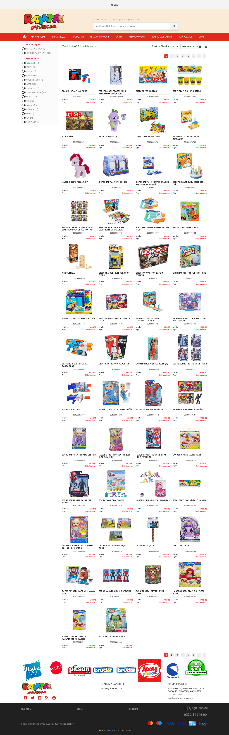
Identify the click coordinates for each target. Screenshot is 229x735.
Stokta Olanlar (160, 46)
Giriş (116, 5)
